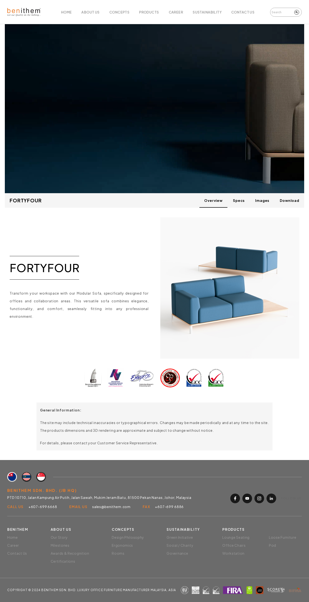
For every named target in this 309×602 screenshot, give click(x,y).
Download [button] (289, 200)
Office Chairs (234, 545)
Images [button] (262, 200)
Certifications (63, 561)
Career (176, 12)
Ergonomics (122, 545)
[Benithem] (24, 12)
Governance (177, 553)
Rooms (118, 553)
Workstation (233, 553)
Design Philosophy (128, 537)
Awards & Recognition (70, 553)
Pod (272, 545)
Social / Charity (180, 545)
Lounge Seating (236, 537)
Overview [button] (213, 200)
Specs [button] (239, 200)
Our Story (59, 537)
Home (66, 12)
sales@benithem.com (111, 506)
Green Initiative (180, 537)
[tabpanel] (154, 298)
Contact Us (242, 12)
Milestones (60, 545)
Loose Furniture (282, 537)
